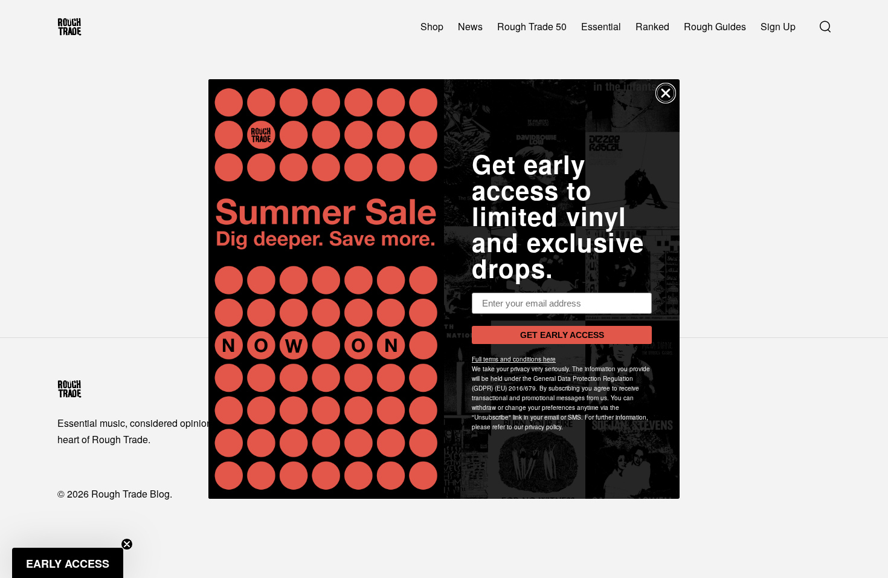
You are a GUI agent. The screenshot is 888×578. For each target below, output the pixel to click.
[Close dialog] (666, 93)
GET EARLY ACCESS (562, 335)
